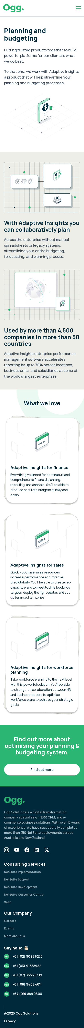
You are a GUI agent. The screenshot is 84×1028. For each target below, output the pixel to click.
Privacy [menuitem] (10, 1021)
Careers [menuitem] (10, 921)
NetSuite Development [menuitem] (21, 887)
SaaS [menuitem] (7, 902)
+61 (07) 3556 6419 (27, 975)
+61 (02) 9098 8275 (27, 956)
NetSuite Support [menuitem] (16, 879)
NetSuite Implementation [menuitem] (22, 872)
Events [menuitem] (9, 928)
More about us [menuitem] (14, 936)
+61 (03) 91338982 (26, 966)
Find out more (42, 769)
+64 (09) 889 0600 (27, 993)
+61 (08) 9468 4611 (27, 984)
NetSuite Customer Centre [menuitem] (24, 894)
